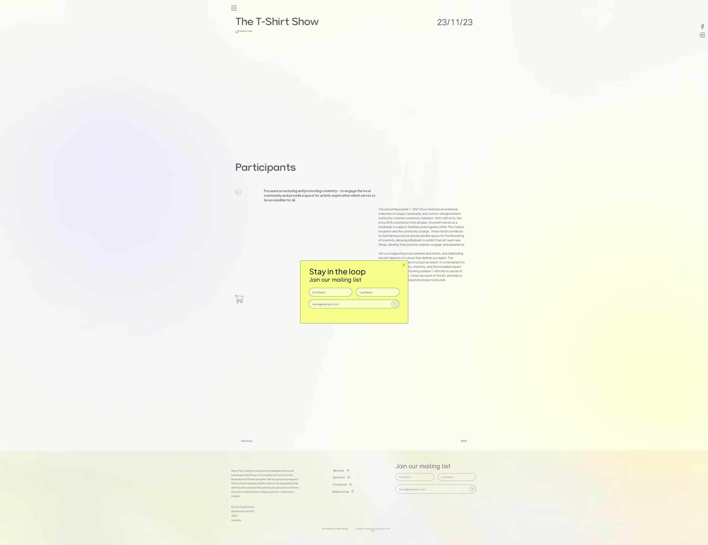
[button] (403, 265)
